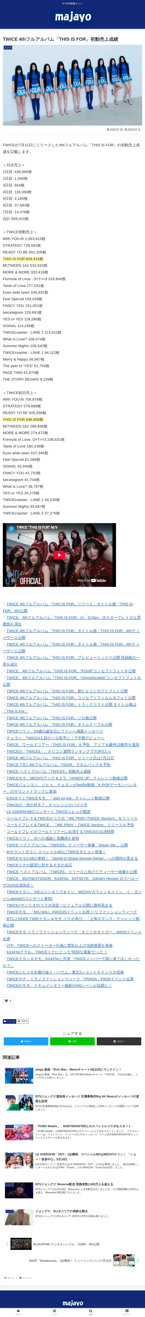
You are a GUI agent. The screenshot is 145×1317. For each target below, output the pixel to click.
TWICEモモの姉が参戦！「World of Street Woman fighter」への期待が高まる (72, 858)
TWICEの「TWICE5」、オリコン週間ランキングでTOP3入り (59, 751)
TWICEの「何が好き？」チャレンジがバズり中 (47, 805)
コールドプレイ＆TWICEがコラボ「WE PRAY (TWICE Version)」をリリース (72, 818)
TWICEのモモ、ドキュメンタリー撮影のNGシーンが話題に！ (59, 985)
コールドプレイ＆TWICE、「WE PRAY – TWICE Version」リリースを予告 (70, 825)
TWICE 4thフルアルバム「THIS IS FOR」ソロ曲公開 (52, 718)
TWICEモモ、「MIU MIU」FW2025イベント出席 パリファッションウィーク (72, 912)
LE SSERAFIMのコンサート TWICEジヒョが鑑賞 (49, 811)
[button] (134, 692)
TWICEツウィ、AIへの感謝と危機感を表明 (43, 838)
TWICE (24, 1021)
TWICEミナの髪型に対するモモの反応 (39, 865)
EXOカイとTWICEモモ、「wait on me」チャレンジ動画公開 (58, 798)
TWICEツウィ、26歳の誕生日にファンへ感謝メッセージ (55, 731)
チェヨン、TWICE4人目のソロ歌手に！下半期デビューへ (56, 738)
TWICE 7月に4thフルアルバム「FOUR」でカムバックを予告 (59, 765)
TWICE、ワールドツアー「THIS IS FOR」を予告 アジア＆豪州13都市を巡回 (73, 745)
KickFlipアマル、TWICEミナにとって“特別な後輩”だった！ (57, 952)
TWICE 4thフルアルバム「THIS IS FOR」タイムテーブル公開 (59, 724)
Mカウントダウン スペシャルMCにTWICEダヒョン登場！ (56, 852)
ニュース (11, 1021)
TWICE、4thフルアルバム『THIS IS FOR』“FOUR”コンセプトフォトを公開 (71, 671)
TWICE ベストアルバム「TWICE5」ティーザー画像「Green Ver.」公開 (67, 845)
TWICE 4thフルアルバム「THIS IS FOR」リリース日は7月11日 (60, 758)
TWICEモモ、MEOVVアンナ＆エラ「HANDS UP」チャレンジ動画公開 (67, 778)
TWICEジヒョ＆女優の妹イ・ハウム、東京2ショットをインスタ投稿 (65, 972)
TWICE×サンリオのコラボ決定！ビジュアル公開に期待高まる (60, 905)
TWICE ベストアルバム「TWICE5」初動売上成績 (49, 771)
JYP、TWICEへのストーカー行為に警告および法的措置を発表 (60, 945)
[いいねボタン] (6, 1001)
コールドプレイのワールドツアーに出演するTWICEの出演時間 (60, 831)
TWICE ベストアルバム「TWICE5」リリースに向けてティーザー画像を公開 (72, 872)
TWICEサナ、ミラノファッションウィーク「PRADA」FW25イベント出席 (70, 979)
